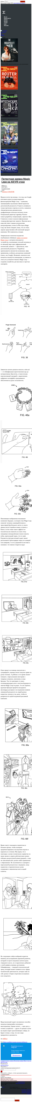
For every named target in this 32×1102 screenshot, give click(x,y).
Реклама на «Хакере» (26, 1092)
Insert (17, 1100)
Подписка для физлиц (26, 1089)
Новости (25, 1042)
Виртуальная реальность (16, 1042)
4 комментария (5, 189)
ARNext (5, 1039)
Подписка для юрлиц (26, 1091)
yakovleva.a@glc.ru (20, 1083)
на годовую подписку (19, 3)
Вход (30, 2)
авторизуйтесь (4, 1065)
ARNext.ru (4, 186)
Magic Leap (6, 1042)
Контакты (29, 1093)
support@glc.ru (21, 1081)
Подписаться (16, 1055)
